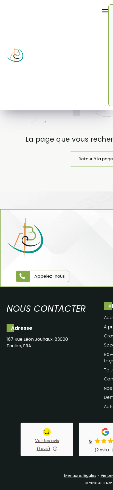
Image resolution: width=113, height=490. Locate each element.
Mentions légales (80, 475)
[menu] (104, 11)
